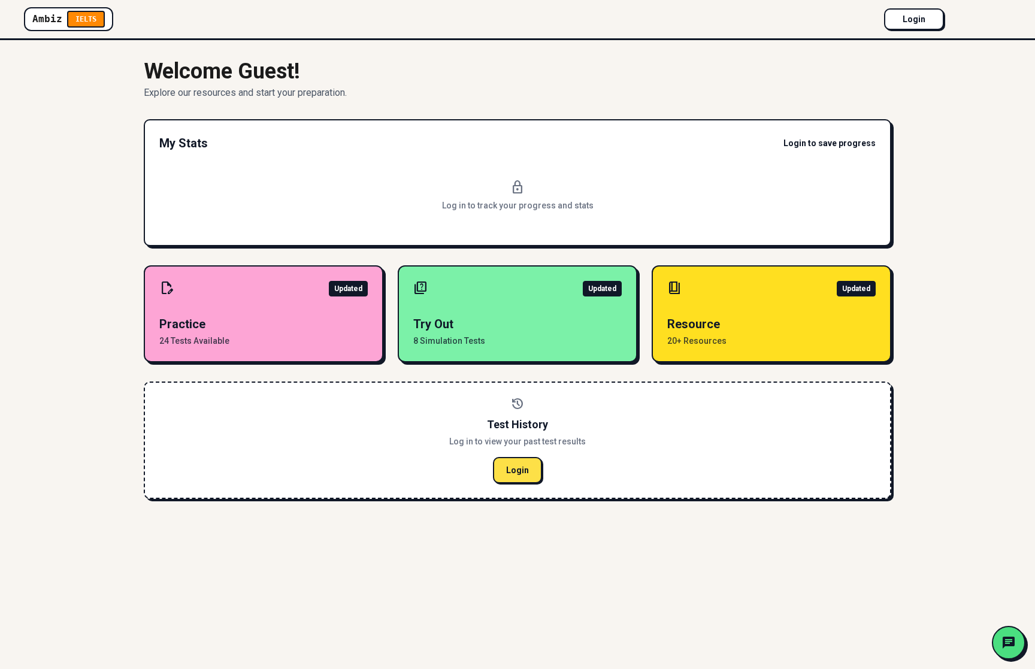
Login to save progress (829, 143)
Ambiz (64, 19)
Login (914, 19)
